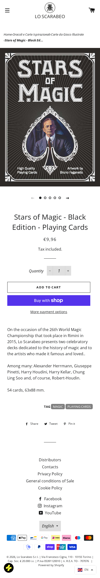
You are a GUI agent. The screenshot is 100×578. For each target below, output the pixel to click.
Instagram (52, 506)
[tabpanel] (50, 117)
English (48, 526)
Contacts (50, 467)
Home (8, 34)
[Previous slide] (32, 198)
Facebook (52, 498)
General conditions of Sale (50, 481)
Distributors (50, 459)
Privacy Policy (50, 474)
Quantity (36, 271)
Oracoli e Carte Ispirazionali (31, 34)
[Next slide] (67, 198)
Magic (58, 406)
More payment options (48, 311)
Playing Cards (79, 406)
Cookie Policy (50, 488)
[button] (85, 569)
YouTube (52, 513)
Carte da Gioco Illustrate (67, 34)
